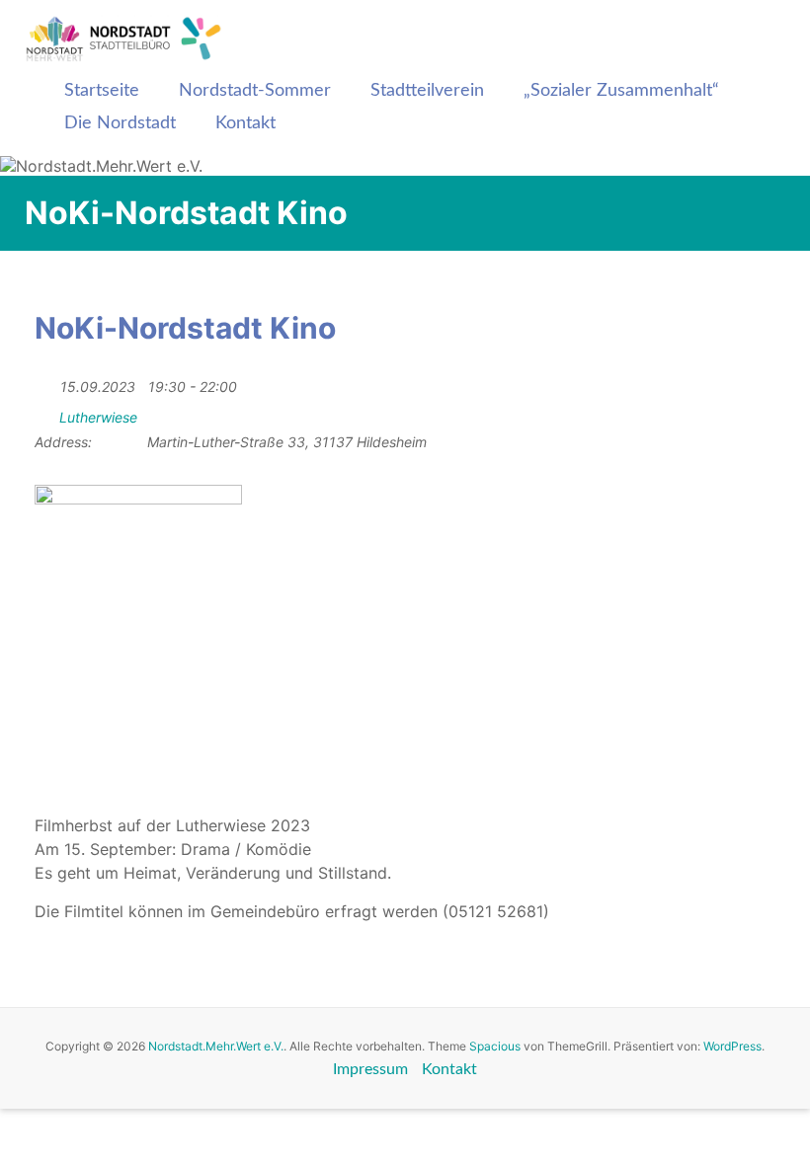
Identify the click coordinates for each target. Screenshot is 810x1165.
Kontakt (245, 123)
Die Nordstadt (120, 123)
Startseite (101, 91)
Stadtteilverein (427, 91)
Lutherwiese (98, 417)
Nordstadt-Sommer (255, 91)
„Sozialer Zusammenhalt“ (621, 91)
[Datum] (45, 382)
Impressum (370, 1069)
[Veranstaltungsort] (45, 413)
